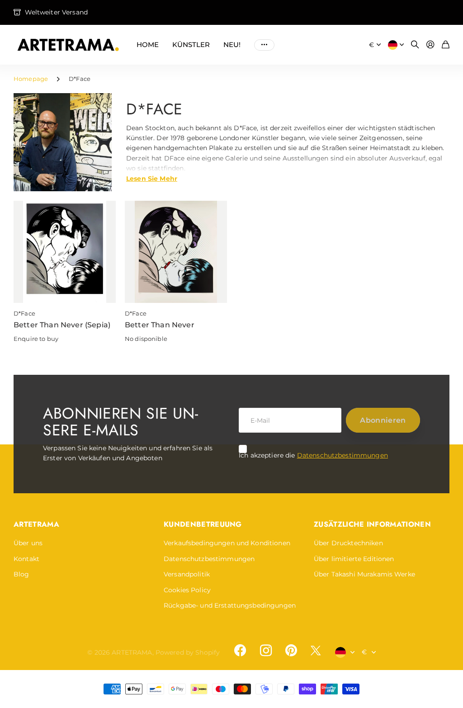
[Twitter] (316, 650)
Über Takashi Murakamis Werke (364, 574)
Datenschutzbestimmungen (342, 455)
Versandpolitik (187, 574)
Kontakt (26, 559)
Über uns (28, 543)
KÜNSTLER (191, 44)
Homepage (31, 78)
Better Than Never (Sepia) (62, 325)
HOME (148, 44)
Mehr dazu (264, 45)
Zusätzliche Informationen (372, 524)
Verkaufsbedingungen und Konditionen (227, 543)
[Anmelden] (430, 45)
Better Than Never (159, 325)
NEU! (232, 44)
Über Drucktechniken (348, 543)
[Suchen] (415, 45)
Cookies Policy (187, 590)
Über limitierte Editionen (354, 559)
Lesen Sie (151, 178)
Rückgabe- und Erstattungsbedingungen (230, 605)
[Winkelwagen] (445, 45)
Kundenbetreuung (203, 524)
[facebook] (240, 650)
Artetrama (36, 524)
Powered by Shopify (188, 652)
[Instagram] (265, 650)
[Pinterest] (291, 650)
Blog (21, 574)
